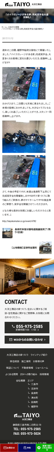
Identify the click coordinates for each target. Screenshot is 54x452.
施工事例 (26, 361)
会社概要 (20, 380)
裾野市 (34, 406)
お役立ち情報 (13, 27)
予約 (27, 448)
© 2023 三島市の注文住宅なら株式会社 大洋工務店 (27, 443)
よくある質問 (11, 374)
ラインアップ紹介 (39, 355)
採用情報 (44, 374)
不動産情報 (27, 368)
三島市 (34, 384)
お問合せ (9, 448)
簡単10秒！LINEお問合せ (47, 448)
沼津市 (34, 388)
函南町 (34, 402)
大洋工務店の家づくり (17, 355)
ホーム (4, 27)
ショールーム (41, 368)
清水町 (34, 397)
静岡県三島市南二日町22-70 (27, 425)
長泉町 (34, 393)
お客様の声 (38, 361)
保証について (12, 368)
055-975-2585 (31, 429)
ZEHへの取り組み (28, 374)
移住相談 (14, 361)
